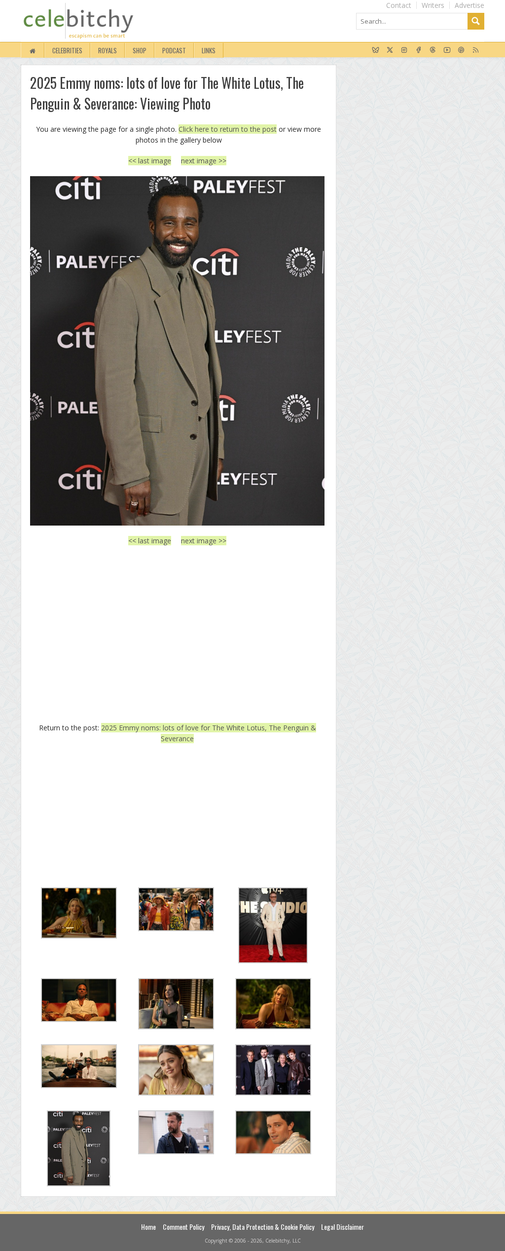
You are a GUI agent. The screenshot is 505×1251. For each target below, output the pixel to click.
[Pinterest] (461, 50)
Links (209, 50)
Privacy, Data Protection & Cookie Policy (262, 1226)
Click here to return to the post (228, 129)
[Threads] (432, 50)
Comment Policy (183, 1226)
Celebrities (67, 50)
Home (148, 1226)
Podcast (174, 50)
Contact (398, 5)
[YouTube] (447, 50)
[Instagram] (404, 50)
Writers (433, 5)
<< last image (149, 160)
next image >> (203, 160)
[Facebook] (418, 50)
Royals (107, 50)
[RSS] (475, 50)
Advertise (469, 5)
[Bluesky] (375, 50)
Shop (139, 50)
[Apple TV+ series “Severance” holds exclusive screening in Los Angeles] (177, 351)
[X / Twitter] (390, 50)
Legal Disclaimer (342, 1226)
